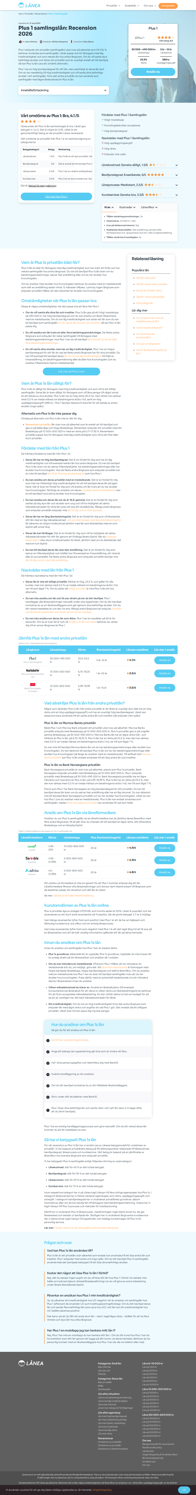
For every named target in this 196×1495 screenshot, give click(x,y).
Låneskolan (148, 1451)
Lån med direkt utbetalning (111, 1423)
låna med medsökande (114, 967)
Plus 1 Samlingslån (33, 662)
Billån (100, 1386)
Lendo (32, 850)
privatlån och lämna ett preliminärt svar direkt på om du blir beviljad (73, 610)
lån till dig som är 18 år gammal (85, 510)
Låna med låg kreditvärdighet (113, 1401)
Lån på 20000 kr (150, 1396)
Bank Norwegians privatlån (82, 802)
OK (184, 1490)
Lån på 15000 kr (150, 1392)
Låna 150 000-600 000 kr (158, 1414)
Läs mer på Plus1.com (71, 371)
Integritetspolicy (102, 1489)
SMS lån (102, 1374)
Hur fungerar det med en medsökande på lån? (150, 319)
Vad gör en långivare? (148, 343)
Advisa (31, 874)
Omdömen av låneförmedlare (113, 1449)
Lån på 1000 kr (149, 1367)
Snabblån (131, 5)
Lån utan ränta (105, 1433)
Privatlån (112, 5)
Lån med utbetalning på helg (112, 1419)
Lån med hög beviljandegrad (112, 1416)
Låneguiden (168, 5)
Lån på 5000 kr (150, 1381)
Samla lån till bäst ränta (149, 290)
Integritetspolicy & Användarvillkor (160, 1454)
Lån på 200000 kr (151, 1422)
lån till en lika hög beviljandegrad (65, 473)
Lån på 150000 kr (151, 1418)
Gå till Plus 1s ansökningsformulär (69, 1040)
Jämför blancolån (146, 277)
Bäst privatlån (105, 1382)
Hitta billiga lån (144, 303)
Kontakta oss (148, 1461)
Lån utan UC (104, 1370)
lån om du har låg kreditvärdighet (82, 356)
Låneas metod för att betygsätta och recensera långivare (86, 1227)
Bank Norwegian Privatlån (32, 690)
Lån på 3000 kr (150, 1374)
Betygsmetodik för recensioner (158, 1444)
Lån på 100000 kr (151, 1410)
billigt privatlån (77, 588)
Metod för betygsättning (42, 185)
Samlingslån (104, 1389)
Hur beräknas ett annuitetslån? (145, 336)
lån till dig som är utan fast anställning (47, 560)
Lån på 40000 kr (150, 1403)
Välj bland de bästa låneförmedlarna (73, 895)
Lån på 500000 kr (151, 1432)
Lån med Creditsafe (108, 1426)
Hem (20, 13)
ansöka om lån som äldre (82, 621)
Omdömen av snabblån (109, 1442)
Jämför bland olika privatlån (151, 284)
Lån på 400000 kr (151, 1429)
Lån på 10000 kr (150, 1384)
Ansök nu (153, 72)
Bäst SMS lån (104, 1367)
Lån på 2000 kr (150, 1370)
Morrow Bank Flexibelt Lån (32, 675)
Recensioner (41, 13)
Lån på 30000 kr (150, 1399)
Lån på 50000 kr (150, 1406)
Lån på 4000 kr (150, 1377)
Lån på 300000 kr (151, 1425)
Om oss (149, 5)
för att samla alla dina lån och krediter (79, 322)
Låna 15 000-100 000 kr (156, 1389)
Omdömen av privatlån (109, 1445)
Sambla (32, 862)
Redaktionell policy (152, 1447)
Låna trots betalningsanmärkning (114, 1397)
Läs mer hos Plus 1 (56, 196)
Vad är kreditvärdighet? (149, 327)
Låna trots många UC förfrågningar (115, 1408)
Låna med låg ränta (107, 1430)
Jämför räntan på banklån (150, 296)
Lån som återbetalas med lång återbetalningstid (94, 520)
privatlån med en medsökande (99, 490)
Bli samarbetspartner (153, 1458)
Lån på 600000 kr (151, 1436)
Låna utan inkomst (107, 1404)
